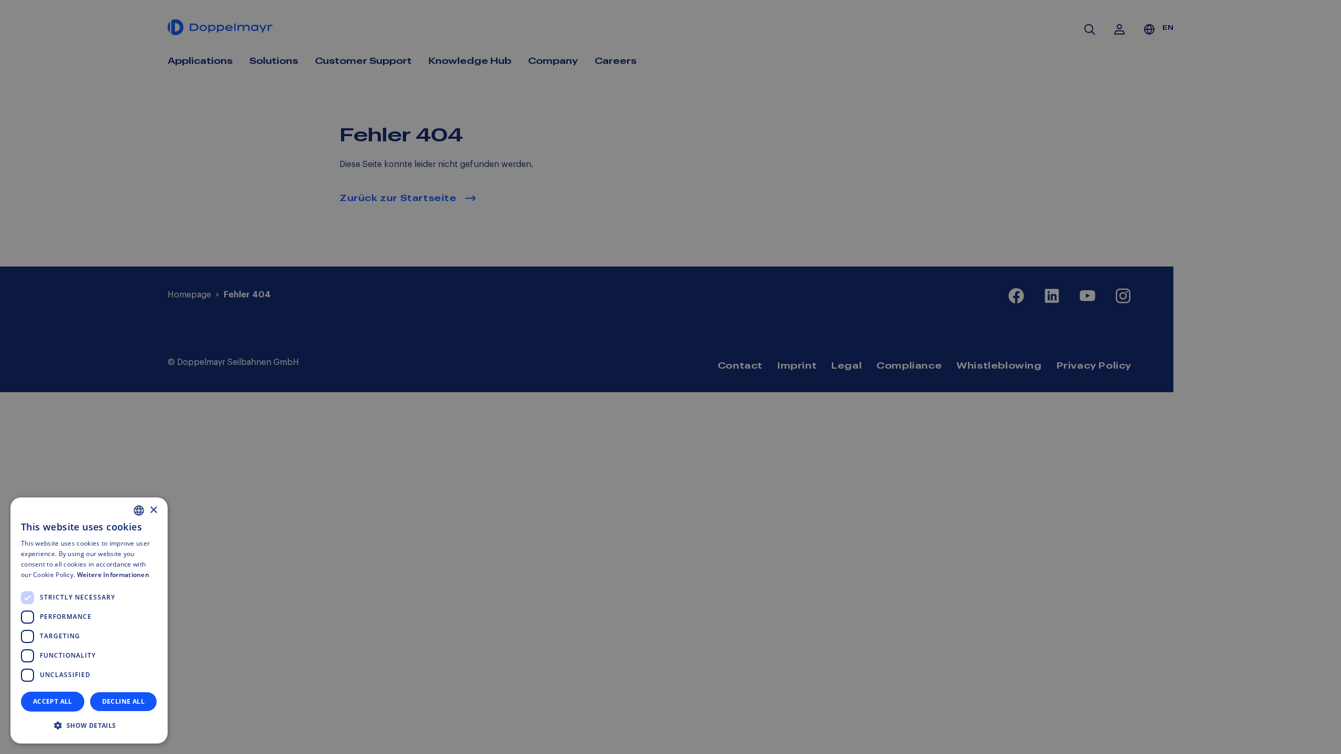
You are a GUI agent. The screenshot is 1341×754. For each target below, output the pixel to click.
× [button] (153, 510)
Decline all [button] (123, 701)
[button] (89, 725)
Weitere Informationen (113, 574)
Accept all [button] (52, 701)
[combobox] (139, 510)
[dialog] (89, 620)
